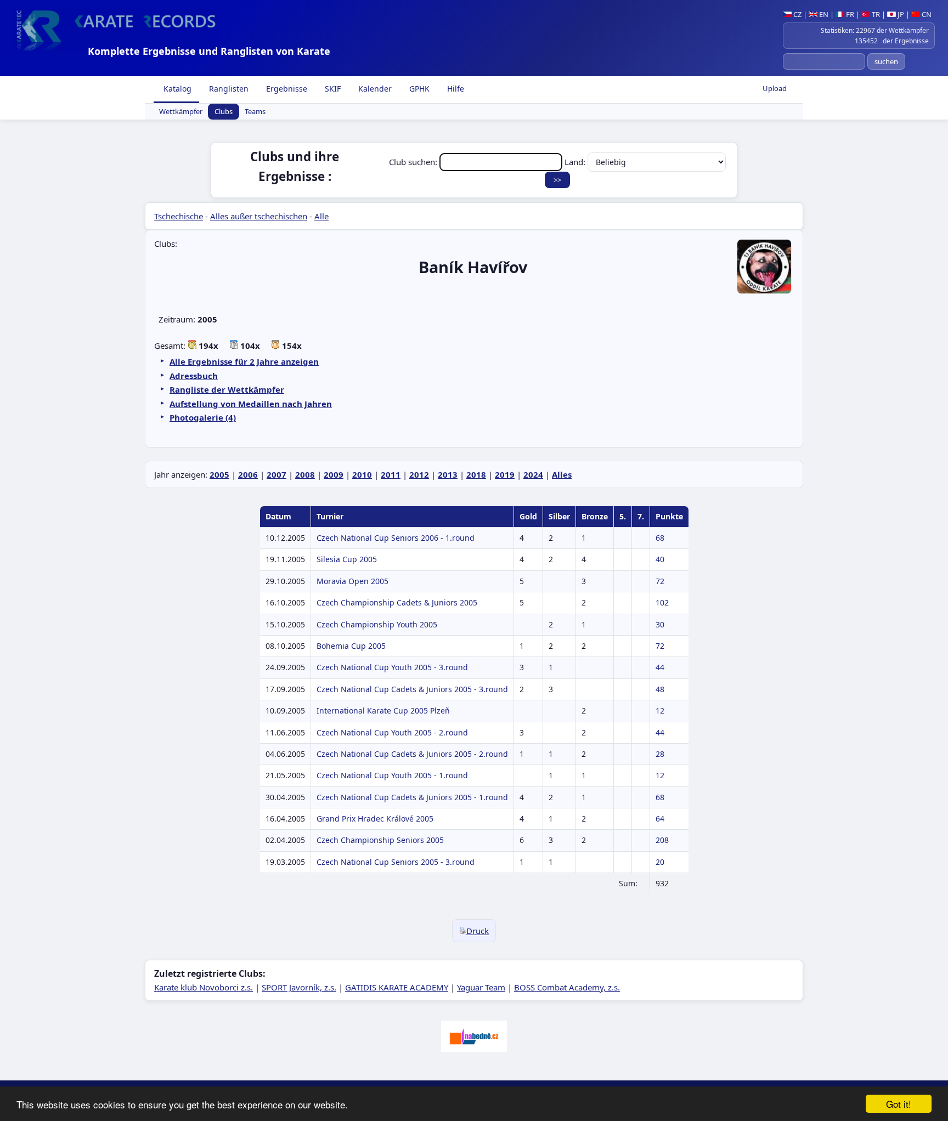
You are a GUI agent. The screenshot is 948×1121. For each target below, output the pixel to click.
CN (926, 14)
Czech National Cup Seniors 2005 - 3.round (396, 862)
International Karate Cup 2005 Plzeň (383, 710)
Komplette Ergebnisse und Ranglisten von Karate (209, 51)
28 (660, 754)
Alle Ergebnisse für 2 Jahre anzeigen (244, 361)
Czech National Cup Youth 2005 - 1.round (392, 775)
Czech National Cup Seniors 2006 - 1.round (396, 538)
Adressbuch (194, 375)
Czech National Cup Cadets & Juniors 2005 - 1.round (412, 797)
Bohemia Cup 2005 (351, 646)
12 (660, 710)
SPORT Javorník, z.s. (299, 987)
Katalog (176, 88)
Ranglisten (228, 88)
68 (660, 538)
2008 (305, 474)
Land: (576, 161)
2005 (219, 474)
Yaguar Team (481, 987)
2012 (419, 474)
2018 (476, 474)
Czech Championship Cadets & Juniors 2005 (397, 602)
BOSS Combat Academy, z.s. (567, 987)
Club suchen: (414, 161)
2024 (533, 474)
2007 (276, 474)
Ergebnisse (285, 88)
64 (660, 818)
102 (662, 602)
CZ (797, 14)
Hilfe (454, 88)
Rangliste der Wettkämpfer (227, 389)
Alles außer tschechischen (258, 216)
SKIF (332, 88)
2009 (333, 474)
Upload (775, 88)
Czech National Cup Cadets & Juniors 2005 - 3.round (412, 689)
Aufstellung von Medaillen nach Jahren (251, 403)
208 (662, 840)
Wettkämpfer (180, 112)
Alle (321, 216)
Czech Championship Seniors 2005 (380, 840)
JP (900, 14)
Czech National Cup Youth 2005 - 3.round (392, 667)
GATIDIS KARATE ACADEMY (396, 987)
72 (660, 581)
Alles (562, 474)
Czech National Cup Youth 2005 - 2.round (392, 732)
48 (660, 689)
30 (660, 624)
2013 (448, 474)
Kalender (374, 88)
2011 (390, 474)
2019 (505, 474)
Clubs (224, 112)
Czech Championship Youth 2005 (377, 624)
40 (660, 559)
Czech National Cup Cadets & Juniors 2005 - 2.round (412, 754)
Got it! (898, 1104)
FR (849, 14)
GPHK (418, 88)
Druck (477, 930)
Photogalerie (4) (203, 417)
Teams (255, 112)
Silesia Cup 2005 (347, 559)
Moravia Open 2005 (352, 581)
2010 (362, 474)
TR (875, 14)
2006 (248, 474)
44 (660, 667)
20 (660, 862)
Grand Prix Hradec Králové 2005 (375, 818)
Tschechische (178, 216)
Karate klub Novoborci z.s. (203, 987)
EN (822, 14)
